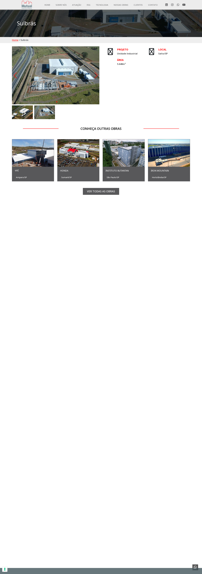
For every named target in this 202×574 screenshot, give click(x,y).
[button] (15, 75)
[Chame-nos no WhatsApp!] (195, 567)
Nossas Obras (121, 5)
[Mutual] (27, 5)
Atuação (76, 5)
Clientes (138, 5)
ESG (88, 5)
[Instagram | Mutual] (172, 5)
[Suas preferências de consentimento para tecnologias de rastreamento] (4, 569)
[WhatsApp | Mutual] (178, 5)
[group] (55, 75)
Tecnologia (102, 5)
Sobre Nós (61, 5)
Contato (153, 5)
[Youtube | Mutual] (184, 5)
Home (47, 5)
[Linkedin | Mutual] (166, 5)
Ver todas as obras (101, 191)
